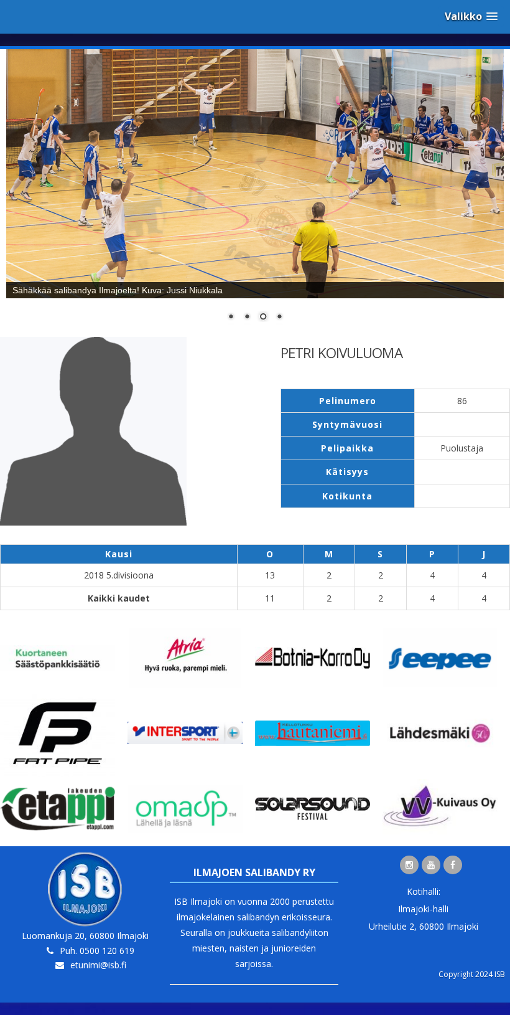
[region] (255, 193)
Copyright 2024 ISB (471, 974)
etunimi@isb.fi (98, 965)
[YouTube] (431, 865)
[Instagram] (409, 865)
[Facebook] (452, 865)
